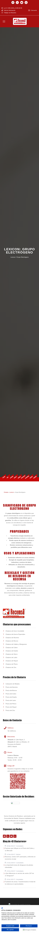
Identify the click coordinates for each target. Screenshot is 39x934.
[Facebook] (12, 2)
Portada (6, 492)
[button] (4, 21)
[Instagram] (26, 2)
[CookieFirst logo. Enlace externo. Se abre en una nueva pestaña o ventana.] (2, 908)
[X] (17, 2)
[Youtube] (21, 2)
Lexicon (12, 492)
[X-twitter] (7, 836)
